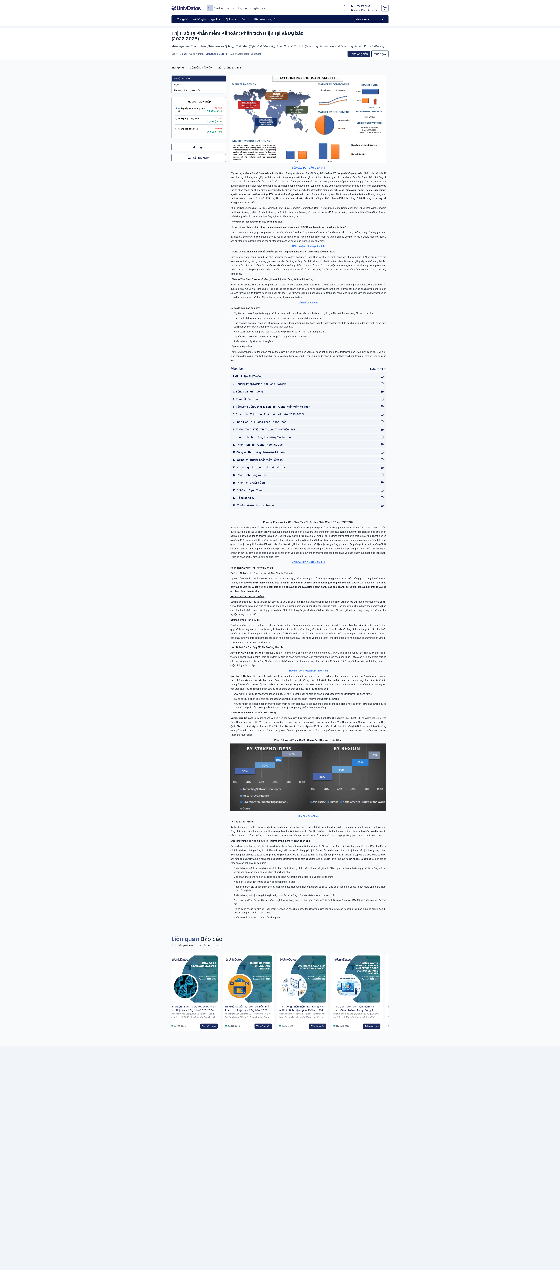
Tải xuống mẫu (359, 54)
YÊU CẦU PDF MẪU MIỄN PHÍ (308, 168)
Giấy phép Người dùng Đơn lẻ (191, 110)
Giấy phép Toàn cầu (188, 128)
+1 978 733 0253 (362, 6)
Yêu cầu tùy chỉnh (308, 302)
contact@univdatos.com (366, 10)
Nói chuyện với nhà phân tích (308, 246)
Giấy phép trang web (188, 118)
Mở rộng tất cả (378, 369)
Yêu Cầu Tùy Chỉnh (308, 816)
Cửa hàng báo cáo (201, 67)
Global (183, 53)
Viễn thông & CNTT (216, 53)
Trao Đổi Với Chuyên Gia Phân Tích (308, 670)
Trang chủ (178, 67)
